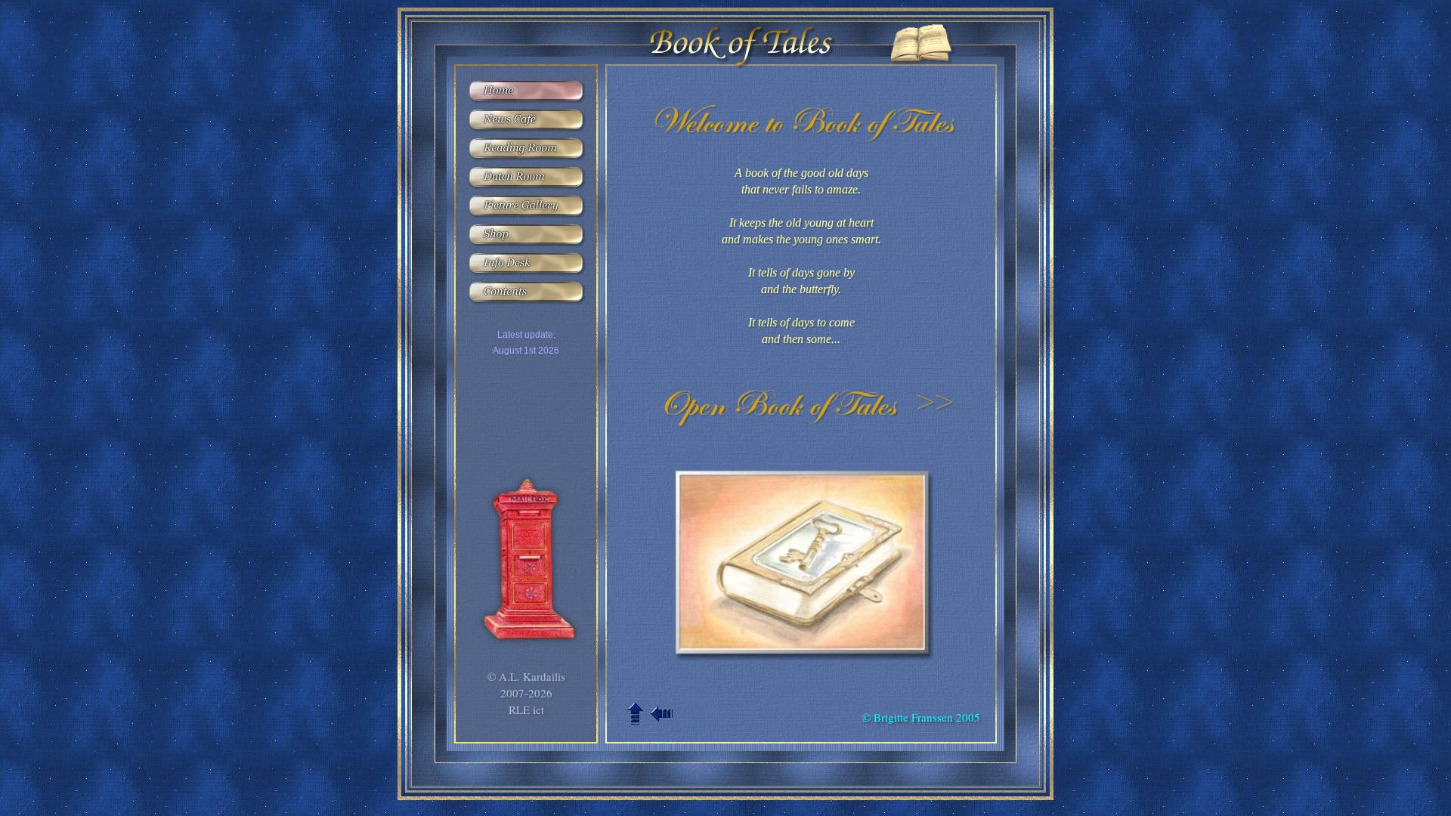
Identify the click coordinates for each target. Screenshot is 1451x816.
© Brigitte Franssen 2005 (921, 717)
